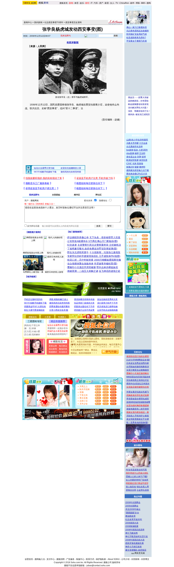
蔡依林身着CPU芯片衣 (136, 174)
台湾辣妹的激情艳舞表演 (137, 366)
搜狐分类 (133, 296)
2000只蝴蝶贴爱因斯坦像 (107, 259)
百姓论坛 (138, 352)
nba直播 (130, 153)
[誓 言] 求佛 (30, 328)
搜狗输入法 (40, 559)
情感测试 (53, 352)
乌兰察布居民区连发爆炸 (137, 31)
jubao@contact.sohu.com (98, 565)
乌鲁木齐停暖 (132, 143)
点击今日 (138, 7)
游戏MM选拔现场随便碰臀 (138, 402)
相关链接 (31, 276)
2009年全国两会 (132, 502)
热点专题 (138, 496)
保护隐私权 (101, 559)
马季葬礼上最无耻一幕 (33, 272)
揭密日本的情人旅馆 (54, 272)
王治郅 (142, 153)
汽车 (96, 3)
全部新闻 (135, 559)
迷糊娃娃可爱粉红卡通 (139, 287)
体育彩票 (143, 160)
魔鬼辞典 (63, 349)
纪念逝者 (72, 245)
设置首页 (29, 559)
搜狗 (149, 3)
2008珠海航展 (131, 526)
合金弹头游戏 (143, 490)
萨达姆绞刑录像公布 (78, 237)
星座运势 (53, 346)
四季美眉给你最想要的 (139, 291)
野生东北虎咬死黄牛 (78, 252)
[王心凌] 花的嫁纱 (32, 334)
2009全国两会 (131, 506)
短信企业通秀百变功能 (57, 325)
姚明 (137, 153)
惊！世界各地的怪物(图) (137, 422)
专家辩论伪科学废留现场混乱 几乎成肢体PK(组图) (93, 256)
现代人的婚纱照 (54, 253)
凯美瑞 (140, 163)
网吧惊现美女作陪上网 (33, 253)
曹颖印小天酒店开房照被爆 (81, 267)
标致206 (130, 167)
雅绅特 (142, 167)
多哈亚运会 (131, 157)
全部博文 (145, 559)
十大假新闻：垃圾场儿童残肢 (104, 252)
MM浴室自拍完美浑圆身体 (138, 377)
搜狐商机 (143, 296)
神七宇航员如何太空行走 (136, 536)
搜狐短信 (33, 317)
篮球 (144, 157)
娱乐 (82, 3)
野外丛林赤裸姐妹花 (107, 267)
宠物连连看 (131, 490)
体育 (76, 3)
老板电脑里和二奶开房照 (137, 409)
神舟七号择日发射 (133, 546)
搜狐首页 (63, 3)
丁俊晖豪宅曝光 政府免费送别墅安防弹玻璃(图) (92, 248)
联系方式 (90, 559)
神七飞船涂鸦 (131, 533)
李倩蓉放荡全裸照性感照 (137, 399)
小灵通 (48, 317)
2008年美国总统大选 (134, 540)
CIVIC (129, 163)
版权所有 (116, 562)
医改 (136, 150)
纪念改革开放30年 (133, 519)
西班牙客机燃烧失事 (134, 543)
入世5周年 (143, 150)
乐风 (134, 163)
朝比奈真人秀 (143, 486)
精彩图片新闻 (34, 232)
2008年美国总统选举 (134, 529)
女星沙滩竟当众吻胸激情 (137, 370)
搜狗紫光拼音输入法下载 (137, 170)
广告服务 (70, 559)
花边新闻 (53, 349)
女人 (112, 3)
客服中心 (80, 559)
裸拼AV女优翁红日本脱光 (137, 383)
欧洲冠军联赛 (132, 160)
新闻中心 (28, 22)
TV (117, 3)
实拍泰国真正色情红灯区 (137, 380)
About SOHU (114, 559)
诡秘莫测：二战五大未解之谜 (82, 271)
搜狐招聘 (60, 559)
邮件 (132, 3)
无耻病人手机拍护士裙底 (137, 416)
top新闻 (129, 150)
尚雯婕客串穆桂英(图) (105, 263)
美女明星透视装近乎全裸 (137, 419)
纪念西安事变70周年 (54, 22)
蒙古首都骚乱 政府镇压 (135, 550)
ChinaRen (124, 3)
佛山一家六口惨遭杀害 (136, 27)
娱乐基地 (138, 445)
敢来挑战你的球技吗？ (57, 334)
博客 (138, 3)
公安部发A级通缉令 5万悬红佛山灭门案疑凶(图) (92, 241)
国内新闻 (38, 22)
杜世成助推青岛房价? (136, 37)
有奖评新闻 (73, 42)
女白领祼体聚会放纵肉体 (80, 263)
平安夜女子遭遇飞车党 (136, 41)
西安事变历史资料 (73, 22)
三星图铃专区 (35, 321)
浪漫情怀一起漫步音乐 (57, 328)
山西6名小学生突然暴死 (137, 140)
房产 (101, 3)
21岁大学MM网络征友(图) (138, 360)
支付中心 (51, 559)
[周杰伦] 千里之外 (32, 325)
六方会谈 (143, 143)
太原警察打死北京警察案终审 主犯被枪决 (99, 245)
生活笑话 (63, 352)
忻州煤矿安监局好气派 (136, 34)
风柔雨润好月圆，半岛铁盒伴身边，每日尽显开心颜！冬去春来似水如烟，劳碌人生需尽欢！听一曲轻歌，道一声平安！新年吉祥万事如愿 (96, 344)
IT (91, 3)
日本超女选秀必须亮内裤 (137, 363)
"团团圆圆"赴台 (132, 512)
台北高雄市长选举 (134, 146)
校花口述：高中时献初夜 (80, 259)
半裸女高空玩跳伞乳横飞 (137, 392)
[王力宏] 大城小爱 (32, 331)
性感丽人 (62, 317)
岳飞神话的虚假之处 (109, 271)
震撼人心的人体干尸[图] (136, 476)
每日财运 (63, 346)
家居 (107, 3)
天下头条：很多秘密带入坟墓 (104, 237)
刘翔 (139, 157)
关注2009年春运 (132, 509)
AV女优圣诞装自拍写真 (136, 470)
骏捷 (137, 167)
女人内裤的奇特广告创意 (137, 480)
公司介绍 (125, 559)
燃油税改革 (130, 516)
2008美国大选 (131, 523)
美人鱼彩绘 (131, 486)
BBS (143, 3)
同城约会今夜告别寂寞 (57, 331)
